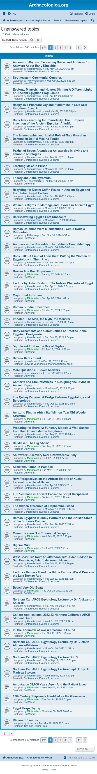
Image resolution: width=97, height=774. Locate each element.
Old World (29, 183)
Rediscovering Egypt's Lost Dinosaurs (39, 217)
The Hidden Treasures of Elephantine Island (43, 506)
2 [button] (55, 47)
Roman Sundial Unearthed (31, 307)
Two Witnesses (35, 80)
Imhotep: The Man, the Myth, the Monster (41, 319)
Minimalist (33, 274)
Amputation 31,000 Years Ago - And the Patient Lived (50, 684)
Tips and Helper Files (35, 726)
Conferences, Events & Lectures (42, 71)
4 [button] (65, 47)
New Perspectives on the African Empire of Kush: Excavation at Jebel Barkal (47, 480)
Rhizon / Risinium (25, 720)
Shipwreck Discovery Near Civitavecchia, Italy (44, 455)
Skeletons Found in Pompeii (33, 467)
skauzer (31, 723)
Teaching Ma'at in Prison (30, 166)
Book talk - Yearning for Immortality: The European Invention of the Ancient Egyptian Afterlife (48, 121)
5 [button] (70, 47)
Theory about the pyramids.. (32, 178)
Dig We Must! (22, 545)
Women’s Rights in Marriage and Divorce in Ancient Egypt (53, 205)
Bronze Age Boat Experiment (33, 271)
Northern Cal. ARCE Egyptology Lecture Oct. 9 (45, 657)
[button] (43, 47)
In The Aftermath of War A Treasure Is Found (44, 630)
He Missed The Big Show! (31, 443)
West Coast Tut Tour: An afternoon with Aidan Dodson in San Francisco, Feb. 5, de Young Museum (52, 558)
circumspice (33, 373)
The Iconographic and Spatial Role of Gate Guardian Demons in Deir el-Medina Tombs (49, 137)
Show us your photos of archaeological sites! (48, 364)
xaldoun (31, 361)
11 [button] (79, 47)
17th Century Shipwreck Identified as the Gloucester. (49, 696)
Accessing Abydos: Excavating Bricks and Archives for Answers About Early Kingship (51, 64)
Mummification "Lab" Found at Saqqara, (41, 533)
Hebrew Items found (27, 358)
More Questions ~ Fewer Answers (36, 370)
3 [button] (60, 47)
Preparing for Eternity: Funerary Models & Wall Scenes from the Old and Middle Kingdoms (51, 429)
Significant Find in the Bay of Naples (38, 346)
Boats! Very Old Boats (28, 587)
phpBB (36, 765)
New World (30, 83)
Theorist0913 (34, 181)
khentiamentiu (34, 68)
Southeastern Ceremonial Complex (37, 77)
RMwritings (33, 235)
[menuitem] (11, 13)
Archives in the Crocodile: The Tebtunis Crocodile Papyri (52, 244)
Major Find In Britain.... (29, 295)
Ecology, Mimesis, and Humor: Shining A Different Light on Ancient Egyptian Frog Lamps (52, 91)
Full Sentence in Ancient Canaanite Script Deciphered (50, 494)
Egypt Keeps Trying (26, 708)
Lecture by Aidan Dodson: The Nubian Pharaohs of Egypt (53, 283)
